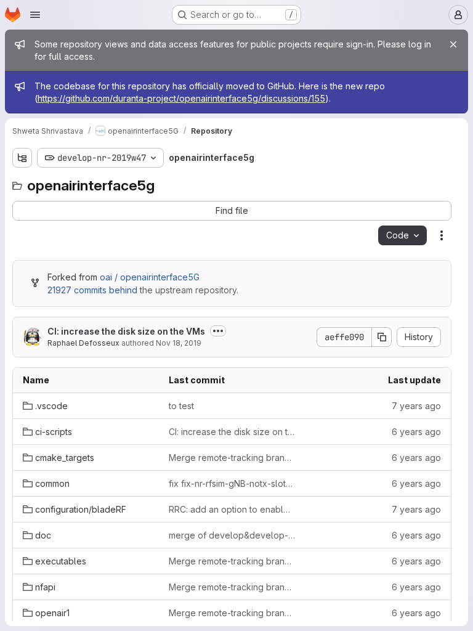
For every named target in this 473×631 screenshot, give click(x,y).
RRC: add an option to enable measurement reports (232, 509)
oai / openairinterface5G (150, 277)
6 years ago (416, 431)
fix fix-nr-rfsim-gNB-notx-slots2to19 (232, 483)
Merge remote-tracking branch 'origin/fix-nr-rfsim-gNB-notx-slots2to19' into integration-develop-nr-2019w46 (232, 457)
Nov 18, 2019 (178, 343)
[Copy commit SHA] (382, 337)
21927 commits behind (92, 290)
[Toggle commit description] (218, 330)
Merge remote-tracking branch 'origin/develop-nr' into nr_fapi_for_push (232, 587)
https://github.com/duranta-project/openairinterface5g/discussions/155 (181, 98)
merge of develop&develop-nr (232, 535)
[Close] (453, 44)
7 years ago (416, 406)
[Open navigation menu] (35, 15)
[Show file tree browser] (22, 158)
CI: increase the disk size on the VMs (126, 331)
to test (181, 406)
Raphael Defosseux (83, 343)
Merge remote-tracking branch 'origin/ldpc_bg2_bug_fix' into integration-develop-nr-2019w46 (232, 613)
